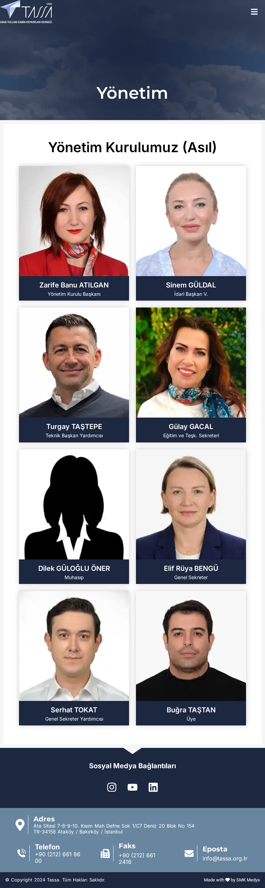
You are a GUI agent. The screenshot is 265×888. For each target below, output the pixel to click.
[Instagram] (111, 787)
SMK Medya (248, 879)
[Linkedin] (153, 787)
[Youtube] (132, 787)
